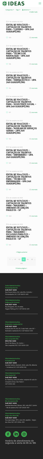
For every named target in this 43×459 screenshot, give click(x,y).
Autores (26, 10)
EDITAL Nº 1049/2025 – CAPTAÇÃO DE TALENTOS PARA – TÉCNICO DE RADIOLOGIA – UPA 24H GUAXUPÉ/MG (18, 53)
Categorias (9, 10)
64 (28, 259)
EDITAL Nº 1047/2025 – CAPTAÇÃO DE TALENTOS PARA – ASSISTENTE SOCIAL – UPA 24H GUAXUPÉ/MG (21, 103)
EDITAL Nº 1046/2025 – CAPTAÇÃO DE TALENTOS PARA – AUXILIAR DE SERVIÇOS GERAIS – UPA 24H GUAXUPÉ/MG (21, 128)
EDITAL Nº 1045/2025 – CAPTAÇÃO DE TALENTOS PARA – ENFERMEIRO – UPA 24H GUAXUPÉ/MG (19, 154)
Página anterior (22, 252)
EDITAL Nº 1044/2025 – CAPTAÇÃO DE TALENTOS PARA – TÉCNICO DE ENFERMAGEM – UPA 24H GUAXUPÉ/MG (18, 179)
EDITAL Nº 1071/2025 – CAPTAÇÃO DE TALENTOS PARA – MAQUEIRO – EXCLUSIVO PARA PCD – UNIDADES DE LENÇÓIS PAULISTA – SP (18, 233)
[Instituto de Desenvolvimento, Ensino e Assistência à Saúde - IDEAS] (13, 3)
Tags (17, 10)
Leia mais (34, 37)
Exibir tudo (34, 12)
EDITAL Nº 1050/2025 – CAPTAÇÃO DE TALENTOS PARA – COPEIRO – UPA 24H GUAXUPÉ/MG (20, 28)
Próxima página (21, 268)
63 (23, 259)
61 (15, 259)
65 (32, 259)
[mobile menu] (40, 3)
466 (21, 263)
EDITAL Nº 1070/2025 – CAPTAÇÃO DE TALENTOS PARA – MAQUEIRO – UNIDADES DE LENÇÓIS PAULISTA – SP (18, 205)
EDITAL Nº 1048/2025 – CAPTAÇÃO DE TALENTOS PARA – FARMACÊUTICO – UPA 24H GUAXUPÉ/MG (21, 79)
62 (19, 259)
